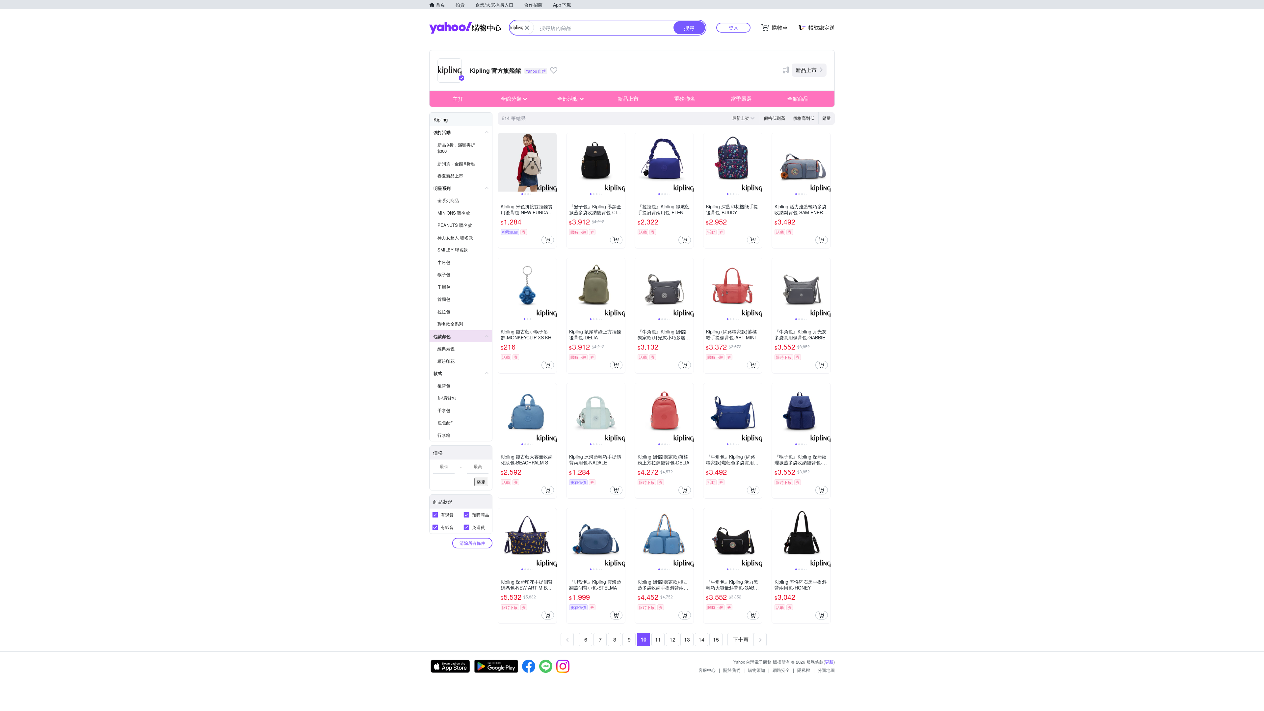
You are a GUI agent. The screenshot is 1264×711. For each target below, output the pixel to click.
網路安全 (781, 670)
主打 (458, 98)
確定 (481, 482)
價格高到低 (803, 118)
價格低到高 (774, 118)
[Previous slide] (502, 162)
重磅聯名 (684, 98)
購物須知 (756, 670)
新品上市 (806, 70)
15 (716, 639)
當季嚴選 (741, 98)
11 (658, 639)
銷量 (826, 118)
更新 (829, 662)
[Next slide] (552, 162)
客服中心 (707, 670)
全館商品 (797, 98)
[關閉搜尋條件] (527, 28)
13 (687, 639)
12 (672, 639)
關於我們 (731, 670)
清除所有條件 (472, 543)
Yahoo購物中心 (465, 28)
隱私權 (803, 670)
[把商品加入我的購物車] (547, 240)
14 (701, 639)
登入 (733, 27)
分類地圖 (826, 670)
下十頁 (741, 639)
